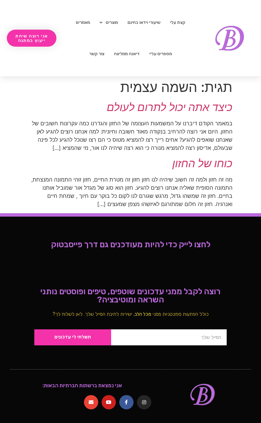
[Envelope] (91, 402)
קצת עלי (177, 22)
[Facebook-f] (126, 402)
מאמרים (83, 22)
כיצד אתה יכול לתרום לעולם (169, 107)
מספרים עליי (160, 53)
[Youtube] (109, 402)
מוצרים (112, 22)
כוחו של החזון (202, 163)
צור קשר (96, 53)
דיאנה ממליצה (127, 53)
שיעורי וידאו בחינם (143, 22)
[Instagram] (144, 402)
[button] (31, 38)
